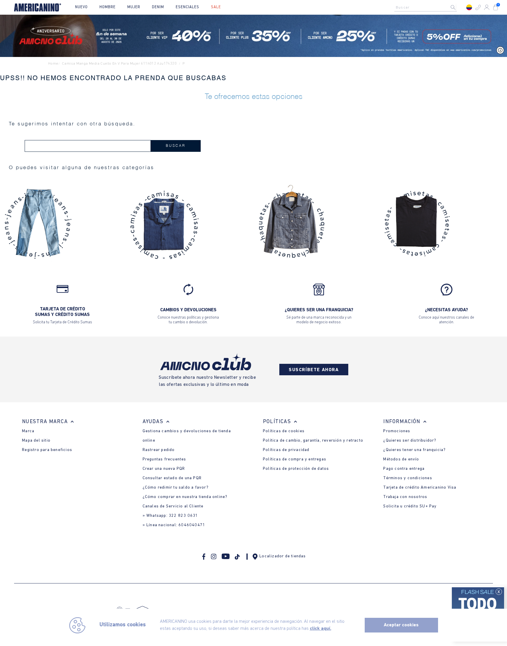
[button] (478, 7)
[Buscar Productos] (457, 7)
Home (53, 63)
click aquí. (320, 628)
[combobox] (427, 7)
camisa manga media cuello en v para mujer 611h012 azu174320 (119, 63)
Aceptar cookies (401, 625)
